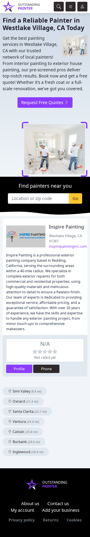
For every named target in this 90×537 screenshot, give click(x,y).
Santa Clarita (29, 411)
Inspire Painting (66, 226)
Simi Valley (27, 391)
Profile (19, 368)
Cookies (74, 520)
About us (30, 503)
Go (75, 198)
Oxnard (25, 401)
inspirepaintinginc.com (68, 246)
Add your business (61, 510)
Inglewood (27, 451)
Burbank (26, 441)
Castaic (25, 431)
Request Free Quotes (42, 102)
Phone (46, 368)
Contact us (58, 503)
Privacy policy (22, 520)
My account (22, 510)
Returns (51, 520)
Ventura (25, 421)
